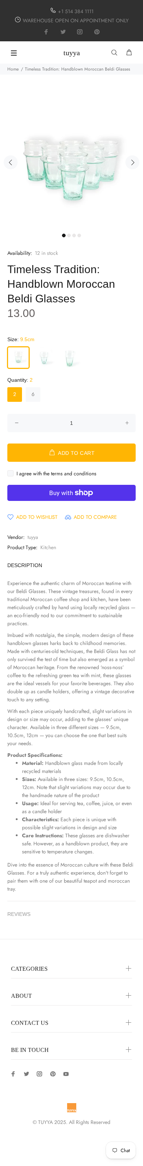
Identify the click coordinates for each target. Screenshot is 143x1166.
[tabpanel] (71, 158)
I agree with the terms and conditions (56, 473)
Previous (11, 162)
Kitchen (48, 547)
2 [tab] (69, 235)
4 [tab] (79, 235)
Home (13, 69)
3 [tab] (74, 235)
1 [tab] (64, 235)
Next (132, 162)
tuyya (32, 537)
